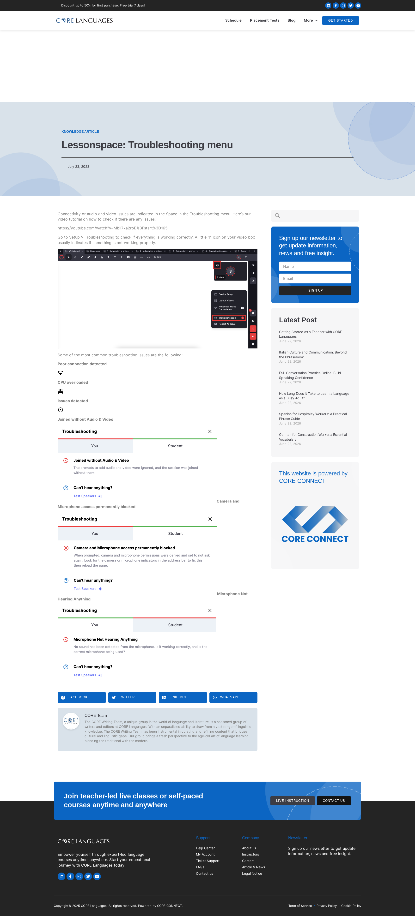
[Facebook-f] (336, 5)
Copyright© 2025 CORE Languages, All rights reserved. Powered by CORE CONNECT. (118, 906)
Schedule (233, 20)
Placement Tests (264, 20)
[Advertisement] (207, 66)
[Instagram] (343, 5)
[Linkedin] (328, 5)
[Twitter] (351, 5)
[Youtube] (358, 5)
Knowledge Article (80, 131)
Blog (291, 20)
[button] (82, 697)
